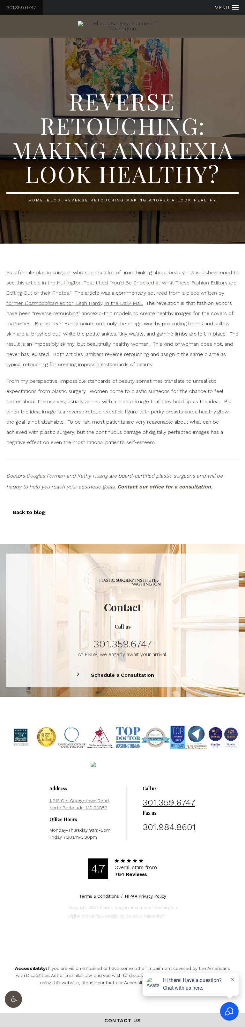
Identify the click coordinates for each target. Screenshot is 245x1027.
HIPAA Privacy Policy (145, 896)
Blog (54, 200)
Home (36, 200)
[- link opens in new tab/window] (20, 737)
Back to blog (29, 512)
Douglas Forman (45, 476)
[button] (13, 999)
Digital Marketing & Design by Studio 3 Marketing (116, 916)
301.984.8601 (169, 827)
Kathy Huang (92, 476)
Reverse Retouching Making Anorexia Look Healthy (141, 200)
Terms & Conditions (99, 896)
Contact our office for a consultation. (164, 487)
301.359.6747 (21, 7)
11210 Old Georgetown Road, (79, 804)
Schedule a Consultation (122, 675)
